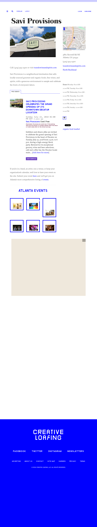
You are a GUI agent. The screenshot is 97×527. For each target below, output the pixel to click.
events (45, 179)
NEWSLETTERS (75, 451)
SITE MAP (51, 461)
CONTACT (40, 461)
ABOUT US (28, 461)
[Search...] (12, 11)
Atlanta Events (33, 191)
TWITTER (37, 451)
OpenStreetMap (76, 49)
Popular (19, 11)
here (35, 176)
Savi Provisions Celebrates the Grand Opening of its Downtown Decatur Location (39, 107)
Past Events (15, 91)
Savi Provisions (33, 122)
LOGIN (80, 11)
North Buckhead (70, 69)
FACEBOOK (19, 451)
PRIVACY (72, 461)
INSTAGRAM (55, 451)
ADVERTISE (16, 461)
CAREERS (62, 461)
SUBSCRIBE (87, 11)
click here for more (40, 152)
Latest (27, 11)
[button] (84, 240)
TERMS (82, 461)
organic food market (71, 129)
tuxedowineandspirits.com (45, 67)
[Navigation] (7, 11)
